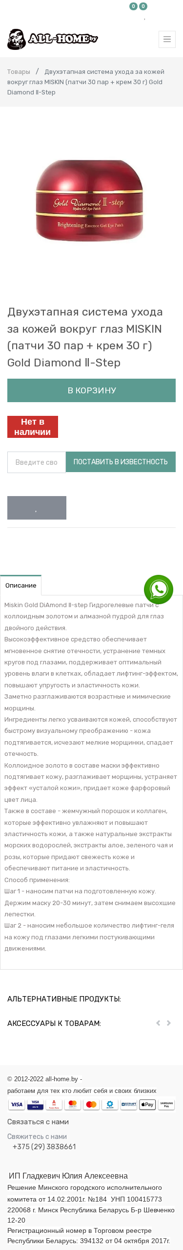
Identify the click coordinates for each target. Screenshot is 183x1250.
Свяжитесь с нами (37, 1137)
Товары (18, 71)
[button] (36, 508)
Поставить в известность (121, 462)
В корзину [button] (91, 390)
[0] (134, 16)
